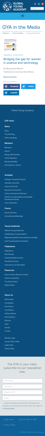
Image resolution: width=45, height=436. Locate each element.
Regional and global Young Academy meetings (21, 237)
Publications (9, 251)
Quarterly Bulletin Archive (14, 258)
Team (7, 324)
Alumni (7, 151)
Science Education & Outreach (16, 193)
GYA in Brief (9, 299)
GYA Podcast (9, 254)
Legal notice (9, 345)
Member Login (10, 338)
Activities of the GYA (12, 183)
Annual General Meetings (14, 216)
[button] (35, 4)
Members (8, 147)
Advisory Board (10, 313)
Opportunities (10, 285)
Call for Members (11, 158)
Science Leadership (12, 278)
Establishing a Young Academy (16, 234)
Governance (9, 306)
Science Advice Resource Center (16, 274)
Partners (8, 320)
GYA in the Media (18, 33)
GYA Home (6, 33)
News (7, 131)
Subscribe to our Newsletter (15, 265)
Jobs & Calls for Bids (12, 341)
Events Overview (11, 213)
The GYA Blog (10, 134)
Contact (7, 331)
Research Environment (13, 190)
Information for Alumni (13, 165)
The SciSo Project (11, 282)
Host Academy (10, 317)
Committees (9, 310)
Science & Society (11, 186)
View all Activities (11, 203)
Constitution (9, 303)
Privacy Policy (9, 348)
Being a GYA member (12, 154)
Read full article (10, 77)
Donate (7, 327)
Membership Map (11, 162)
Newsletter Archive (12, 261)
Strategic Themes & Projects (15, 179)
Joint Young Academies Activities (16, 241)
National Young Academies (14, 230)
